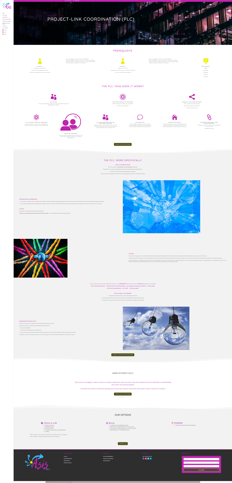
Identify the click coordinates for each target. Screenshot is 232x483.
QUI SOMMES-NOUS (68, 458)
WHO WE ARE (4, 15)
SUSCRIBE (201, 470)
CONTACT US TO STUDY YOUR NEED (123, 355)
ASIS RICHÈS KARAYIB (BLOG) (6, 23)
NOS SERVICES (67, 460)
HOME (3, 13)
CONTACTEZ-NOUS (67, 462)
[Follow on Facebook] (143, 459)
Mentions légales (69, 482)
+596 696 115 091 (148, 456)
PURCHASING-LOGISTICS (6, 21)
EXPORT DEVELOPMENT (6, 19)
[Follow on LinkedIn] (151, 459)
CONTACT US (123, 443)
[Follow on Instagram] (146, 459)
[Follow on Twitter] (148, 459)
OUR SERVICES (4, 17)
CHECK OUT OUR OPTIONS (122, 144)
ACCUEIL (65, 456)
